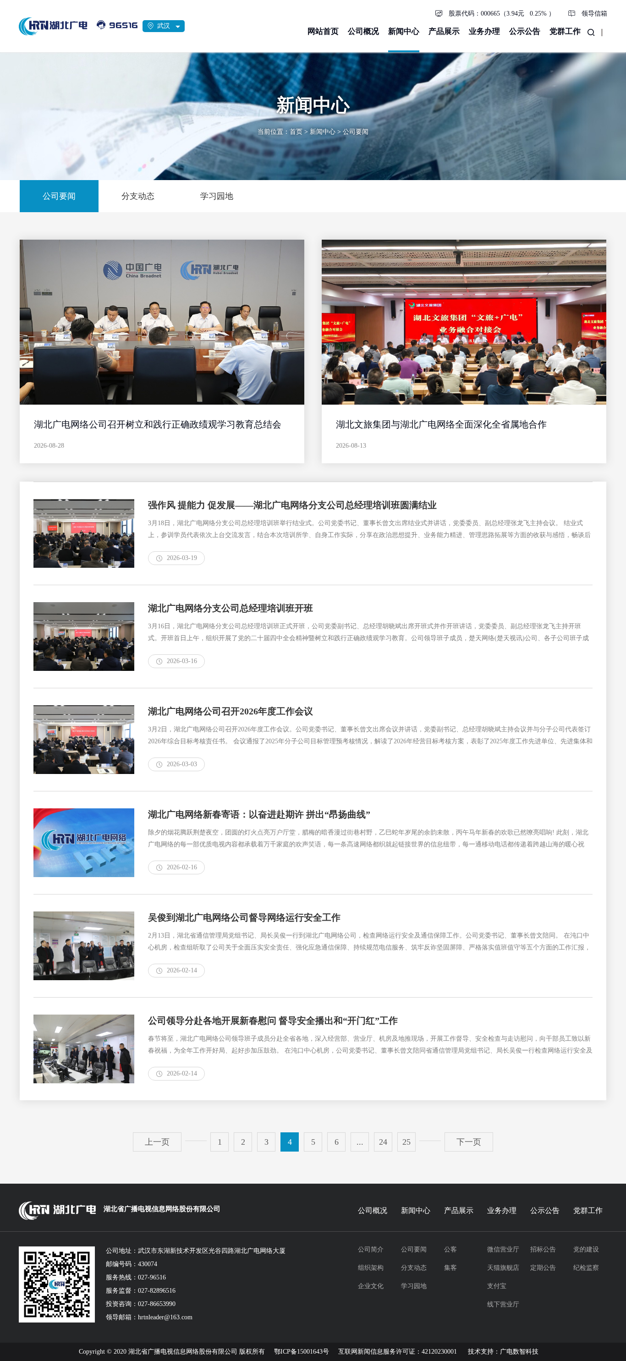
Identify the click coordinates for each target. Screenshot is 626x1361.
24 (383, 1142)
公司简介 (371, 1249)
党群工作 (565, 31)
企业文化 (371, 1286)
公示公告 (524, 31)
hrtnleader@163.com (165, 1317)
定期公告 (543, 1267)
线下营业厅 (503, 1304)
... (360, 1142)
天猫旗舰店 (503, 1267)
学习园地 (414, 1286)
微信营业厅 (503, 1249)
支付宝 (496, 1286)
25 (406, 1142)
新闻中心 (403, 31)
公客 (450, 1249)
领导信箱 (594, 13)
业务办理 (484, 31)
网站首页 (323, 31)
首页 (296, 131)
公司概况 (363, 31)
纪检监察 (586, 1267)
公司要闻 (355, 131)
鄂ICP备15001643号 (301, 1351)
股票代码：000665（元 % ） (502, 13)
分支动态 (414, 1267)
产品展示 (444, 31)
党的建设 (586, 1249)
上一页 (157, 1142)
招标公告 (543, 1249)
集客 (450, 1267)
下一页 (468, 1142)
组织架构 (371, 1267)
